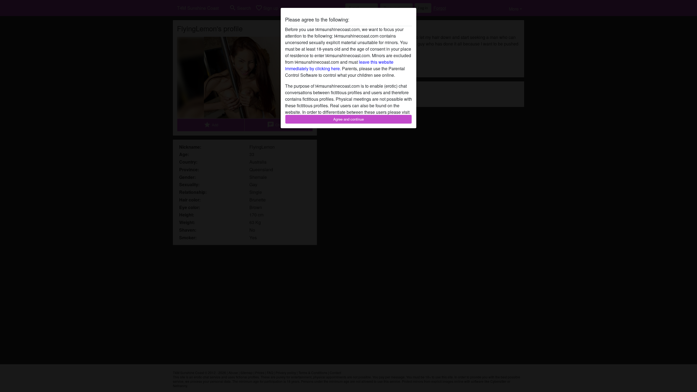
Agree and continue (348, 119)
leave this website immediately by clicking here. (339, 65)
